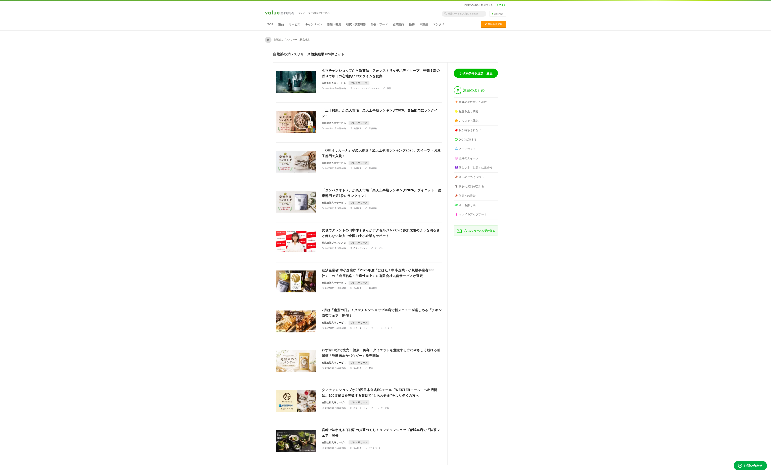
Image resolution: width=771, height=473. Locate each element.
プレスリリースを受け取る (479, 230)
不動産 (424, 24)
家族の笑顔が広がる (471, 186)
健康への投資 (467, 195)
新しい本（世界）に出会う (476, 167)
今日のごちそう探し (471, 177)
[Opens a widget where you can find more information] (750, 466)
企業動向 (398, 24)
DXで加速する (468, 139)
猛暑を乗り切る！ (470, 111)
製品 (281, 24)
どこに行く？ (467, 148)
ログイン (501, 5)
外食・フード (379, 24)
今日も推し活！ (468, 205)
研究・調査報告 (356, 24)
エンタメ (438, 24)
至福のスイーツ (468, 158)
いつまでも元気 (468, 120)
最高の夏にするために (473, 102)
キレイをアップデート (473, 214)
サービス (294, 24)
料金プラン (487, 5)
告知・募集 (334, 24)
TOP (270, 24)
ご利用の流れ (471, 5)
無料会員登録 (493, 24)
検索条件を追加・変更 (477, 73)
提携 (412, 24)
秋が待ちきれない (470, 130)
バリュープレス (279, 13)
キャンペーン (313, 24)
